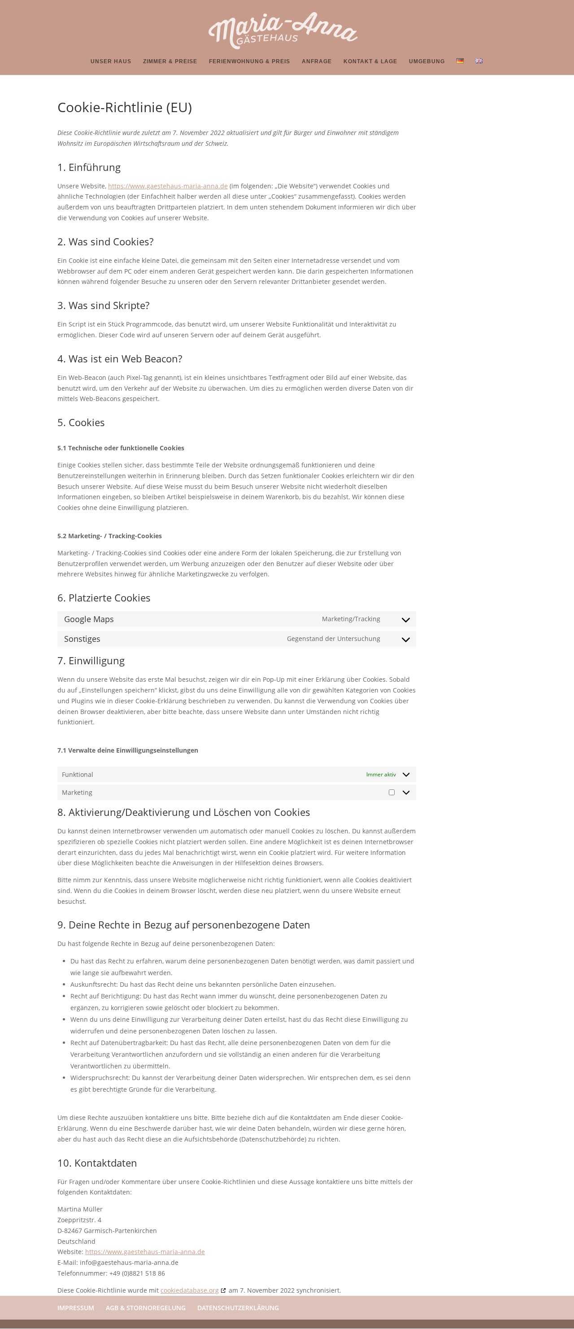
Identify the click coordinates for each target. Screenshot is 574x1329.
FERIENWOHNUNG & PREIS (249, 61)
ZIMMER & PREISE (170, 61)
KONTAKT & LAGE (370, 61)
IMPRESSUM (75, 1307)
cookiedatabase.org (190, 1290)
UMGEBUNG (427, 61)
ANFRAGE (317, 61)
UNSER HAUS (111, 61)
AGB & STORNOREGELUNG (146, 1307)
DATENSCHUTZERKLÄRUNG (238, 1307)
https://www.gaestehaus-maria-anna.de (168, 186)
